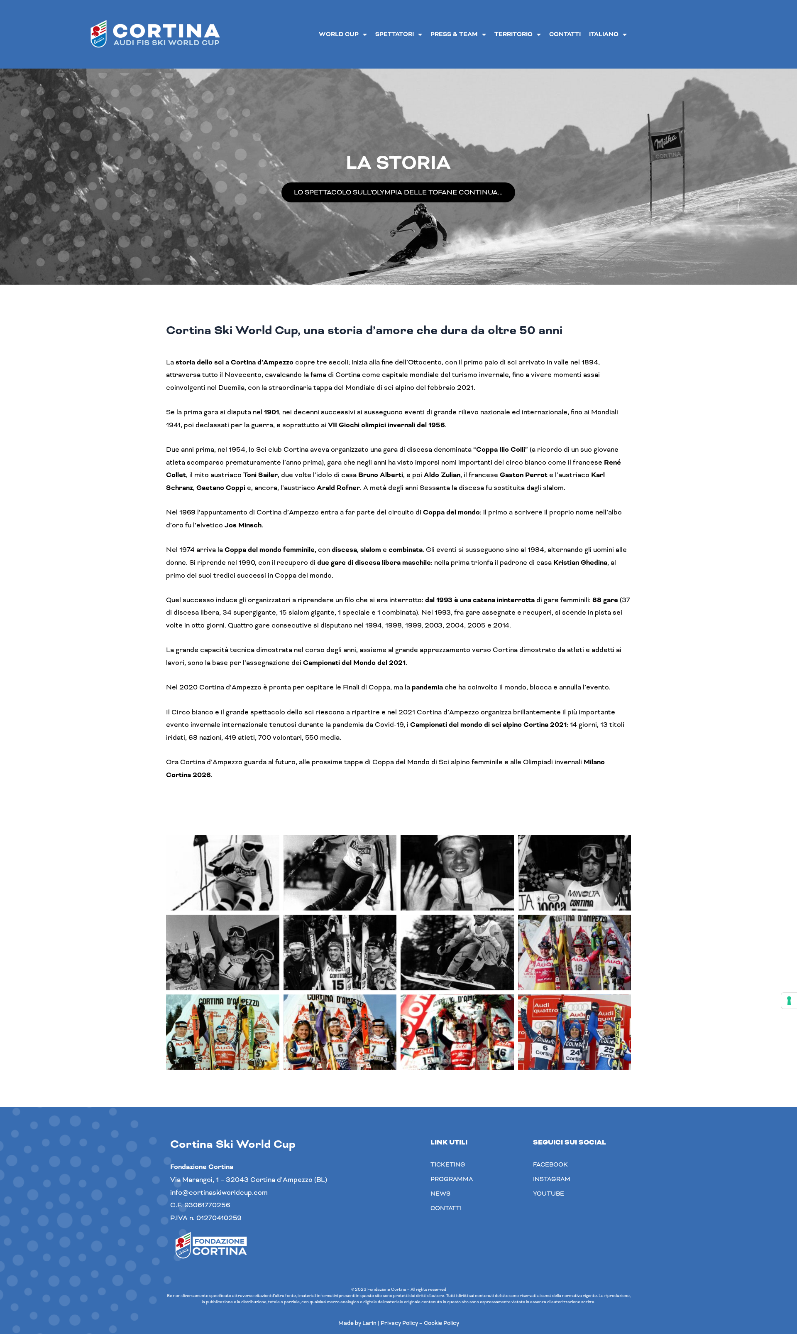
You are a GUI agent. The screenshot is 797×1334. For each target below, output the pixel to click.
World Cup (339, 34)
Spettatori (394, 34)
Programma (451, 1179)
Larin (369, 1323)
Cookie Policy (441, 1323)
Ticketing (447, 1164)
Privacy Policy (399, 1323)
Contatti (565, 34)
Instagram (551, 1179)
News (440, 1193)
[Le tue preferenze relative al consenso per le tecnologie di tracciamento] (789, 1001)
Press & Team (454, 34)
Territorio (513, 34)
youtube (548, 1193)
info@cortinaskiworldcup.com (219, 1192)
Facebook (550, 1164)
